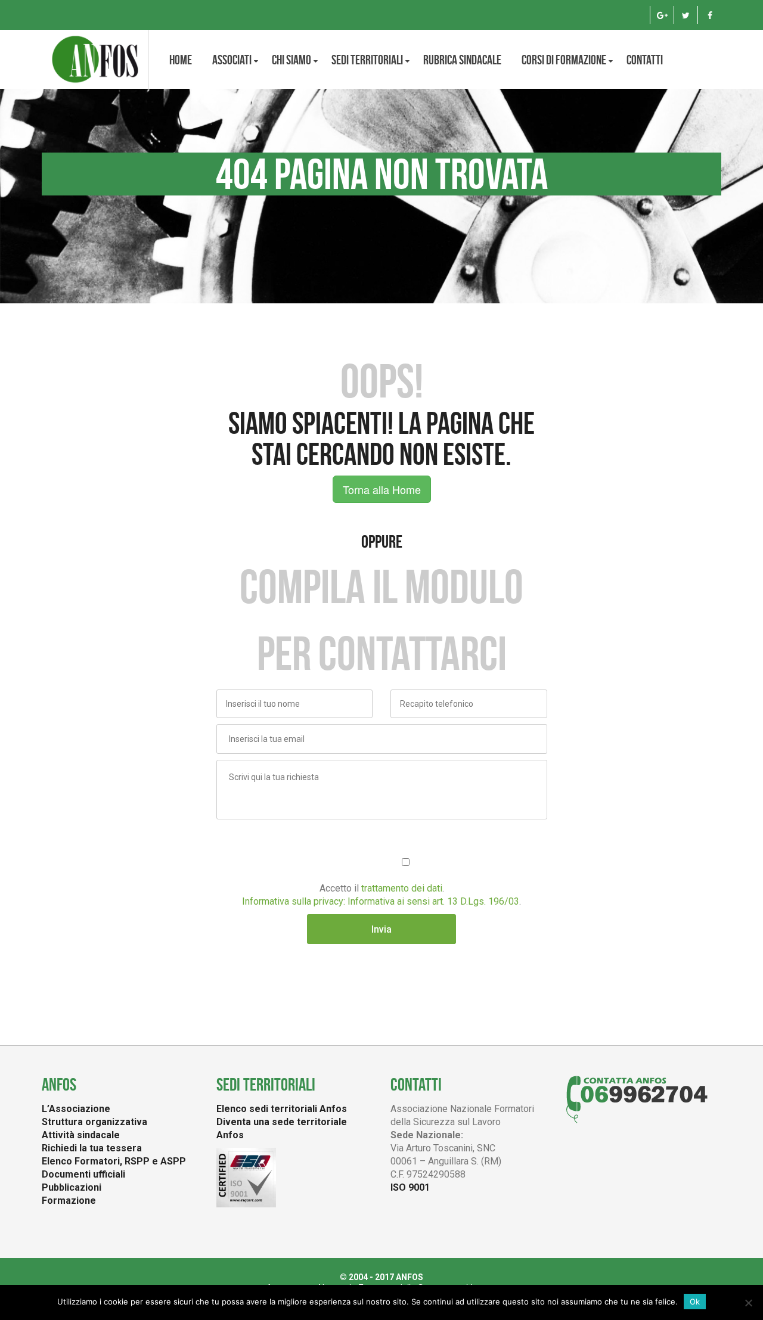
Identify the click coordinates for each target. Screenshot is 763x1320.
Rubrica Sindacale (462, 59)
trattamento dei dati (401, 888)
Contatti (644, 59)
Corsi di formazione (564, 59)
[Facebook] (709, 15)
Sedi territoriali (367, 59)
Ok (695, 1301)
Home (180, 59)
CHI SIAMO (291, 59)
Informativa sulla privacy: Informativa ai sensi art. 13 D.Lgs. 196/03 (380, 901)
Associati (232, 59)
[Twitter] (685, 15)
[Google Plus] (662, 15)
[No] (748, 1303)
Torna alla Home (382, 489)
